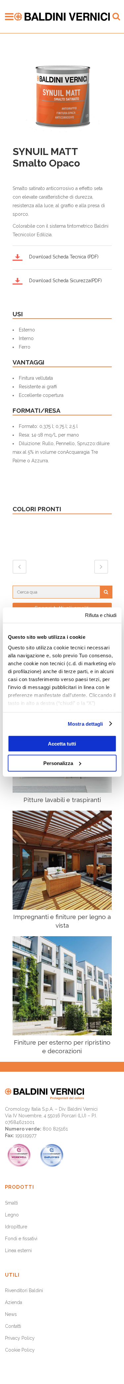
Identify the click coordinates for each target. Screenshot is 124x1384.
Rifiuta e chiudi (100, 615)
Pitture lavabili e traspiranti (62, 799)
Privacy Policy (20, 1338)
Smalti (11, 1203)
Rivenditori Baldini (24, 1290)
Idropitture (16, 1226)
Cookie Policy (20, 1350)
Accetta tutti (62, 744)
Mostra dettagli (85, 723)
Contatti (13, 1326)
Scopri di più (62, 860)
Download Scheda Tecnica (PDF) (64, 256)
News (11, 1314)
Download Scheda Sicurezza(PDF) (65, 280)
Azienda (13, 1302)
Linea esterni (18, 1250)
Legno (12, 1214)
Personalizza (58, 763)
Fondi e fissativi (21, 1238)
